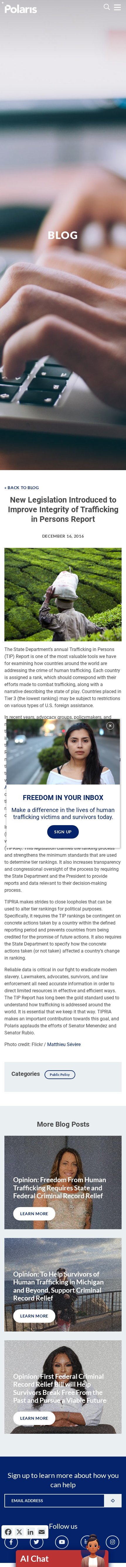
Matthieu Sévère (64, 1044)
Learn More (34, 1213)
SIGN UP (63, 831)
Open (62, 1558)
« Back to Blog (21, 487)
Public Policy (60, 1074)
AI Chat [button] (34, 1558)
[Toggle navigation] (117, 7)
